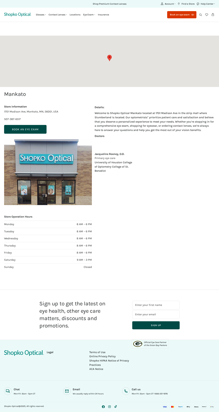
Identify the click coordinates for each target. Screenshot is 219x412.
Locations (75, 14)
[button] (167, 4)
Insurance (103, 14)
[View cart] (213, 15)
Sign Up (156, 325)
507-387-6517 (12, 119)
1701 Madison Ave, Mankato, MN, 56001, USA (31, 111)
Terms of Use (97, 352)
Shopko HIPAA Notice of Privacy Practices (109, 362)
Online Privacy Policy (102, 356)
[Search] (200, 15)
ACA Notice (96, 369)
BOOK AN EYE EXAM (25, 129)
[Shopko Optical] (17, 15)
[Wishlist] (207, 15)
